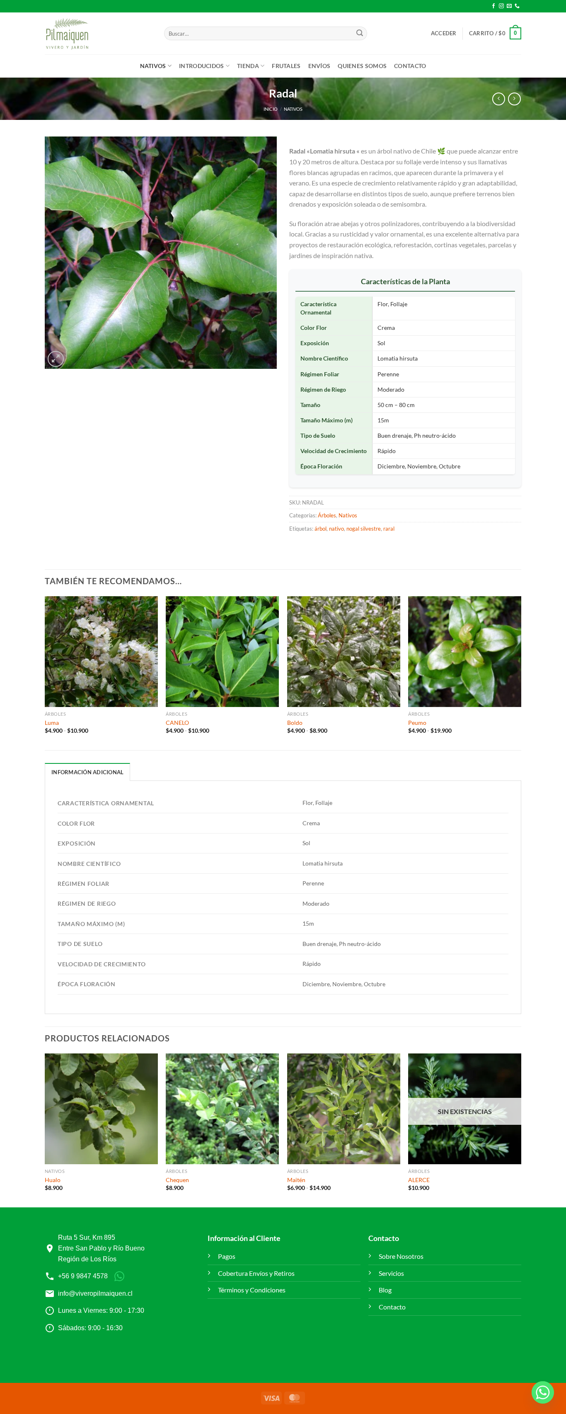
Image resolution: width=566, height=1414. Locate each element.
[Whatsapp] (543, 1392)
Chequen (177, 1179)
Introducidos (201, 65)
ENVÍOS (319, 65)
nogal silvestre (363, 528)
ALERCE (419, 1179)
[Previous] (45, 1130)
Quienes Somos (362, 65)
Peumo (417, 722)
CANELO (177, 722)
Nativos (153, 65)
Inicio (271, 109)
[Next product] (498, 99)
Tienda (248, 65)
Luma (52, 722)
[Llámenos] (517, 6)
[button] (444, 33)
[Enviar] (360, 34)
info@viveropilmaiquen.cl (95, 1293)
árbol (320, 528)
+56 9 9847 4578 (83, 1276)
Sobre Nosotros (401, 1256)
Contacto (410, 65)
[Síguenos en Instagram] (501, 6)
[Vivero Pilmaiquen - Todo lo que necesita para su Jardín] (67, 34)
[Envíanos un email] (509, 6)
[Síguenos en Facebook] (493, 6)
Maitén (296, 1179)
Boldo (294, 722)
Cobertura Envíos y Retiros (256, 1273)
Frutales (286, 65)
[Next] (521, 1130)
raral (388, 528)
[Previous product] (514, 99)
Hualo (52, 1179)
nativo (336, 528)
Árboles (327, 515)
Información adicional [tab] (87, 772)
